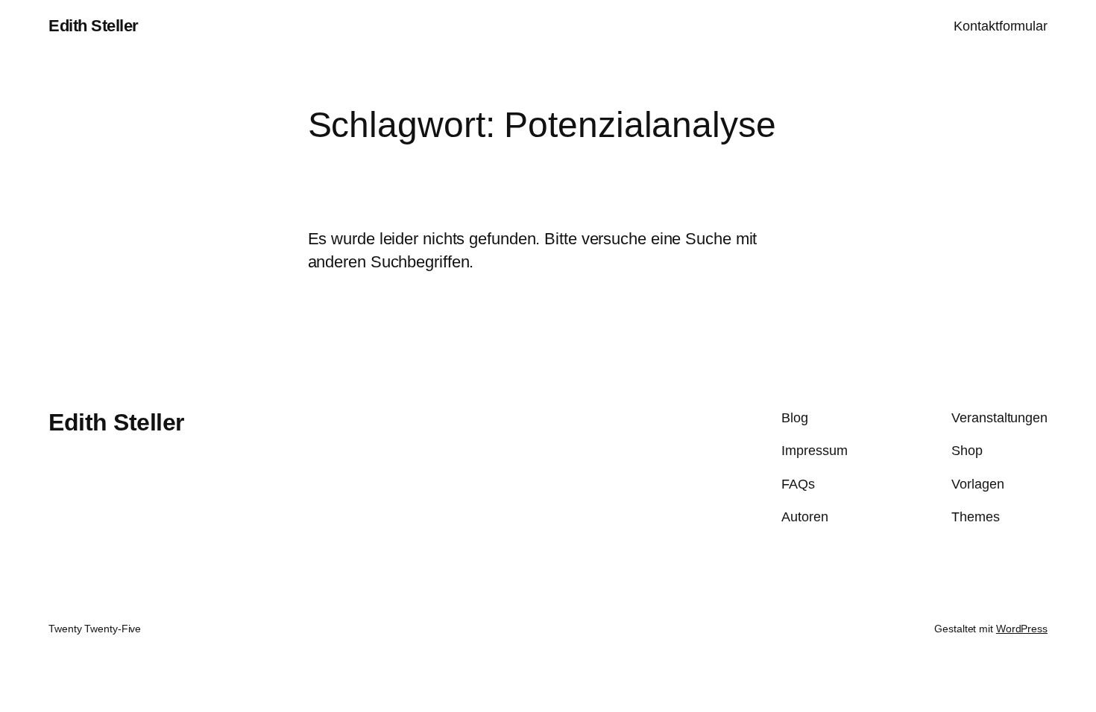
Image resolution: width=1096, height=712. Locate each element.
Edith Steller (93, 25)
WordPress (1022, 629)
